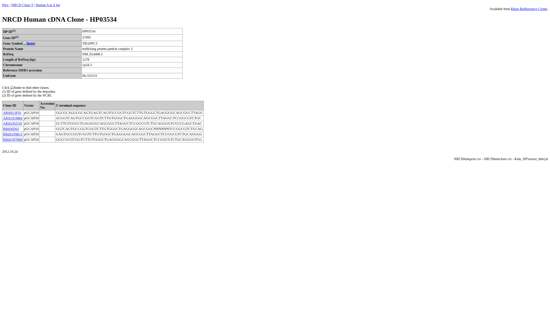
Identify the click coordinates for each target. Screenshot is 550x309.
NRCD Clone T (22, 5)
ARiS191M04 (12, 118)
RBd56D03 (11, 129)
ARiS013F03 (12, 113)
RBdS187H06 (13, 139)
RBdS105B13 (12, 134)
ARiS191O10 (12, 123)
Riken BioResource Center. (529, 9)
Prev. (5, 5)
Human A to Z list (48, 5)
